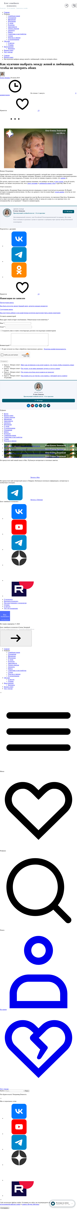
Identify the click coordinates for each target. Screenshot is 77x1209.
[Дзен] (40, 405)
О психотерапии (9, 428)
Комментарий (5, 345)
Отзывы (7, 605)
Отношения (8, 430)
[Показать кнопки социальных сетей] (66, 5)
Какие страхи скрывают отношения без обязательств (22, 446)
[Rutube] (48, 405)
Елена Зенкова (5, 78)
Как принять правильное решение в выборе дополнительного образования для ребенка (34, 450)
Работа (6, 432)
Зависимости (8, 421)
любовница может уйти (47, 183)
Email (2, 327)
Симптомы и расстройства (13, 437)
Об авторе (69, 211)
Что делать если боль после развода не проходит (37, 372)
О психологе (8, 599)
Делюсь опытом (9, 417)
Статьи (6, 439)
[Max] (44, 405)
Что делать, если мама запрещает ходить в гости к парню (40, 368)
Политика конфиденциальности (9, 629)
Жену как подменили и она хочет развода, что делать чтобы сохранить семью (47, 365)
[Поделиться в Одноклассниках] (19, 277)
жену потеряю (32, 183)
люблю (63, 178)
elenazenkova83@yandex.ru (26, 629)
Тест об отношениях (11, 608)
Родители (7, 433)
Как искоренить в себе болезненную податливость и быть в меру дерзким (29, 453)
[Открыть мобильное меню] (76, 5)
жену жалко (59, 181)
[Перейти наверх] (16, 638)
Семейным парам (10, 435)
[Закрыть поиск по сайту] (1, 1098)
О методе (7, 606)
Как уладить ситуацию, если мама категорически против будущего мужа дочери (31, 457)
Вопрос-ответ (8, 415)
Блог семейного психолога (11, 4)
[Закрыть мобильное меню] (1, 692)
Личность (7, 423)
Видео (6, 414)
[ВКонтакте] (28, 405)
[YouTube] (32, 405)
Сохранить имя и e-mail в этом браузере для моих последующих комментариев (29, 331)
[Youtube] (19, 534)
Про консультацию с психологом (15, 603)
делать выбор (59, 192)
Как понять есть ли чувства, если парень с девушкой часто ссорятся (44, 376)
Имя (2, 323)
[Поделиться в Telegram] (19, 261)
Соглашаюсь (5, 1208)
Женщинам (8, 419)
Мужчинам (8, 424)
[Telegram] (36, 405)
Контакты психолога (11, 601)
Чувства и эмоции (10, 441)
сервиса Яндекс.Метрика (30, 1204)
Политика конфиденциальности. (55, 349)
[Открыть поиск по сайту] (73, 5)
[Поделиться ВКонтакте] (19, 246)
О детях (6, 426)
